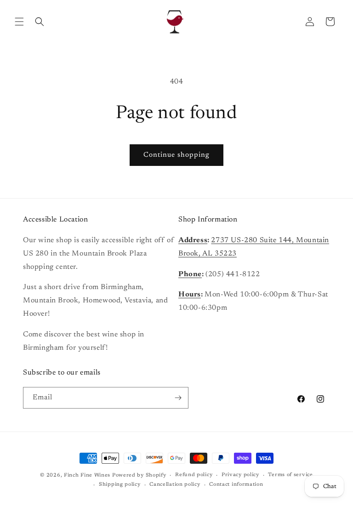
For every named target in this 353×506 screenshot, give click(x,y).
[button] (19, 21)
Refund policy (193, 475)
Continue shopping (176, 155)
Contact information (236, 484)
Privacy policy (240, 475)
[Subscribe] (178, 398)
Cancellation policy (174, 484)
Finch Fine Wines (87, 475)
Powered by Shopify (139, 475)
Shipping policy (120, 484)
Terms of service (290, 475)
